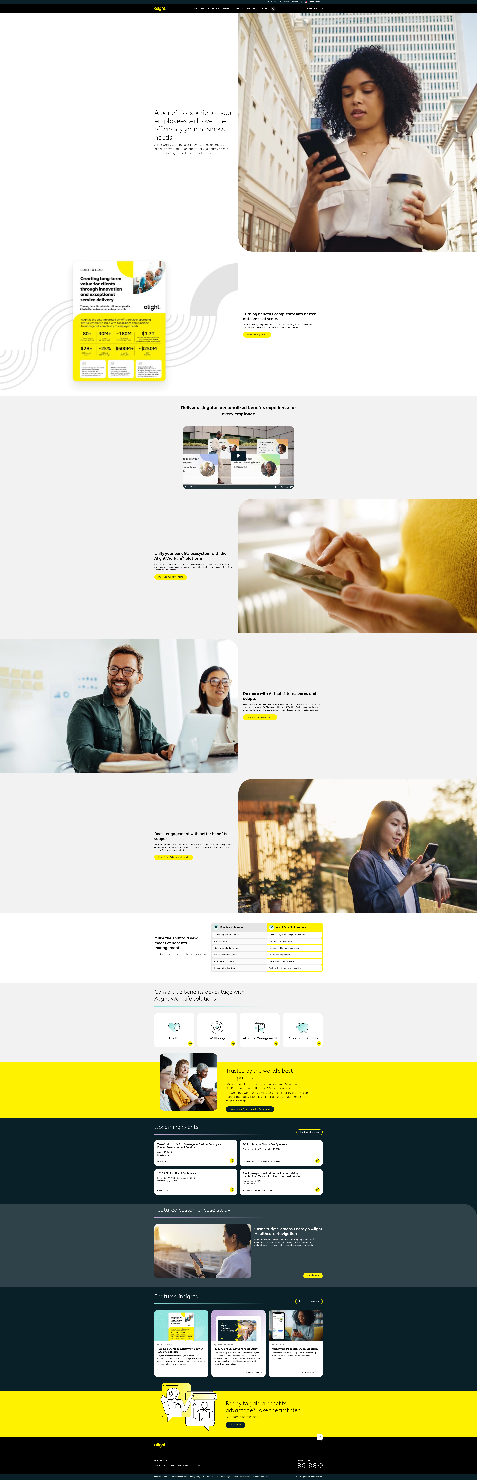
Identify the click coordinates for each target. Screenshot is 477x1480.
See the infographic (257, 335)
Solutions (213, 9)
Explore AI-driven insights (260, 717)
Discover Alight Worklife (170, 577)
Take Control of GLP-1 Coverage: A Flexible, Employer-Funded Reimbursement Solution (189, 1146)
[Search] (273, 8)
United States (314, 2)
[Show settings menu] (286, 487)
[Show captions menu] (276, 487)
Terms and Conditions (178, 1477)
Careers (198, 1466)
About (263, 9)
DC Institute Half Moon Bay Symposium (266, 1144)
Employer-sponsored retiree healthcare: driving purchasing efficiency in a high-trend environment (272, 1175)
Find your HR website (288, 2)
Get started (235, 1425)
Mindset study (225, 1344)
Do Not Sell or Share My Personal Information (251, 1477)
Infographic (167, 1344)
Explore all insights (309, 1301)
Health (174, 1038)
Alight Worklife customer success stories (295, 1349)
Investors (271, 2)
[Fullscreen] (291, 487)
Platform (199, 9)
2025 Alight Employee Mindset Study (236, 1349)
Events (239, 9)
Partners (251, 9)
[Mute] (281, 487)
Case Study (281, 1344)
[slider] (233, 487)
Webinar (161, 1161)
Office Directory (160, 1477)
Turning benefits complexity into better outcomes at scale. (180, 1350)
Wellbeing (217, 1038)
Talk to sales (160, 1466)
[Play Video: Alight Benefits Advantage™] (238, 456)
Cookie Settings (223, 1477)
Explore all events (309, 1132)
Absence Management (260, 1038)
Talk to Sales (311, 9)
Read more (313, 1275)
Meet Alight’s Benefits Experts (173, 857)
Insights (227, 9)
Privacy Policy (195, 1477)
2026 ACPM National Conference (176, 1173)
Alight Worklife (311, 1373)
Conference (249, 1161)
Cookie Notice (208, 1477)
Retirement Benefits (303, 1038)
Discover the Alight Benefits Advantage (250, 1109)
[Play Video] (185, 487)
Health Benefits (254, 1373)
